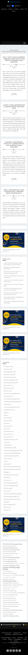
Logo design (6, 464)
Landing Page (7, 445)
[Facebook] (8, 651)
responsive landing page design (9, 612)
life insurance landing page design (18, 592)
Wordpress (6, 510)
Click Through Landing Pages (10, 399)
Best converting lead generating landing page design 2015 (14, 191)
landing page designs (15, 586)
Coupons (16, 9)
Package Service (17, 632)
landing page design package (17, 585)
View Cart (10, 9)
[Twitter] (11, 651)
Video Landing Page (8, 504)
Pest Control (7, 480)
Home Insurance (7, 437)
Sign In (9, 5)
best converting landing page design (10, 553)
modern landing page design (10, 602)
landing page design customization (11, 583)
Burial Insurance (7, 385)
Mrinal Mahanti (21, 64)
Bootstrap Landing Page (9, 380)
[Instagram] (14, 651)
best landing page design (11, 557)
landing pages (13, 588)
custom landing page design (11, 568)
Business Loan (7, 390)
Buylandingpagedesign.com (15, 642)
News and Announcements (10, 474)
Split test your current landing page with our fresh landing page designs (14, 59)
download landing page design (10, 573)
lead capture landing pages (7, 592)
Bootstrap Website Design (10, 382)
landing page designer (7, 585)
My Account (4, 9)
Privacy (14, 637)
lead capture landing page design (9, 590)
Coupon (4, 639)
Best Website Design (8, 374)
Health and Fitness (8, 431)
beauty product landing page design (9, 551)
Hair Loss (6, 428)
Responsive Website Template (11, 499)
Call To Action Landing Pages (10, 393)
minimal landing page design (9, 598)
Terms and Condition (5, 637)
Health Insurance (8, 434)
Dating (5, 412)
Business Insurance (8, 388)
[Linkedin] (17, 651)
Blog (26, 637)
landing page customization (8, 579)
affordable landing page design (12, 544)
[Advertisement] (14, 27)
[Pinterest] (20, 651)
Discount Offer (7, 418)
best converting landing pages (7, 555)
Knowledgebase (17, 639)
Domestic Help (7, 420)
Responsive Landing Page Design (11, 493)
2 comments (14, 112)
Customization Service (7, 632)
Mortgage (6, 472)
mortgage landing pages (16, 604)
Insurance (6, 442)
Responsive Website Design (10, 496)
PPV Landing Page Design (9, 483)
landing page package (6, 588)
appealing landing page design (10, 548)
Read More (14, 93)
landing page (13, 577)
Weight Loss (6, 507)
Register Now (17, 5)
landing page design (9, 581)
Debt (5, 415)
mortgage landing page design (8, 604)
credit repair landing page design (11, 565)
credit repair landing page (20, 563)
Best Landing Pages (8, 372)
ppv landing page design (6, 608)
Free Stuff (6, 423)
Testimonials (20, 637)
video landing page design (8, 614)
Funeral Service (7, 426)
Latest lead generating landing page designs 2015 (14, 106)
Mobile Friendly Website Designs (11, 469)
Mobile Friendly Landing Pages (11, 466)
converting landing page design (9, 563)
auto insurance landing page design (11, 550)
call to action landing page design (9, 559)
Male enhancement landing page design (9, 596)
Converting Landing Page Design (11, 401)
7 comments (14, 66)
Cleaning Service (7, 396)
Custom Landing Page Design (10, 407)
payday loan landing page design (10, 606)
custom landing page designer (8, 571)
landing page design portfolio (7, 586)
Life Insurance (7, 458)
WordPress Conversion (17, 634)
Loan (5, 461)
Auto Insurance (7, 369)
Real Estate (6, 491)
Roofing (6, 502)
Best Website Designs (9, 377)
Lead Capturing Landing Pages (11, 453)
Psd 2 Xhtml (6, 488)
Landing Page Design (8, 447)
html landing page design (6, 577)
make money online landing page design (10, 594)
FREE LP (10, 639)
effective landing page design (7, 575)
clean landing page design (10, 561)
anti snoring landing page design (9, 546)
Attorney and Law (8, 366)
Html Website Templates (10, 439)
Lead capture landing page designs (12, 450)
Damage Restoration (9, 409)
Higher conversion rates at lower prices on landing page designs (14, 144)
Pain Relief (6, 477)
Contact (22, 9)
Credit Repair (7, 404)
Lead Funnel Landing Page (10, 455)
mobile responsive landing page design (9, 600)
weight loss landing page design (11, 616)
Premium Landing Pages (9, 485)
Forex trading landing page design (18, 575)
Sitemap (15, 641)
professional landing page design (12, 610)
